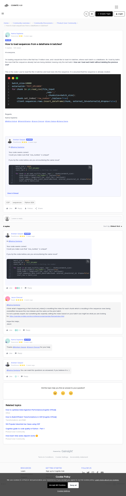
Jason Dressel (16, 297)
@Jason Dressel (38, 121)
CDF (8, 202)
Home (6, 23)
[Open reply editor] (63, 218)
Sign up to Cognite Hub (55, 471)
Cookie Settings (61, 457)
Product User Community (66, 23)
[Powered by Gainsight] (63, 452)
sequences (17, 202)
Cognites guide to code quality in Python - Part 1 (25, 429)
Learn (23, 471)
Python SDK (29, 202)
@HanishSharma (24, 121)
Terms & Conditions (46, 457)
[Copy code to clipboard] (90, 167)
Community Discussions (43, 23)
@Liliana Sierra (62, 121)
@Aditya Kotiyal (11, 121)
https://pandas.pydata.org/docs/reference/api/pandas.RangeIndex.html (37, 316)
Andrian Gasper (19, 140)
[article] (63, 261)
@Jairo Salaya (50, 121)
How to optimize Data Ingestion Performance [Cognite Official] (31, 410)
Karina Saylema (17, 33)
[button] (2, 14)
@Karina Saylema (17, 147)
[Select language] (91, 13)
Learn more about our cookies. (107, 480)
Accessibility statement (79, 457)
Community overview (21, 23)
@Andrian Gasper (19, 347)
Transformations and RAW (16, 420)
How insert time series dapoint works (20, 436)
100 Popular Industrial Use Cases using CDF (23, 424)
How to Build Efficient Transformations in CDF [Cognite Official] (31, 417)
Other (8, 413)
